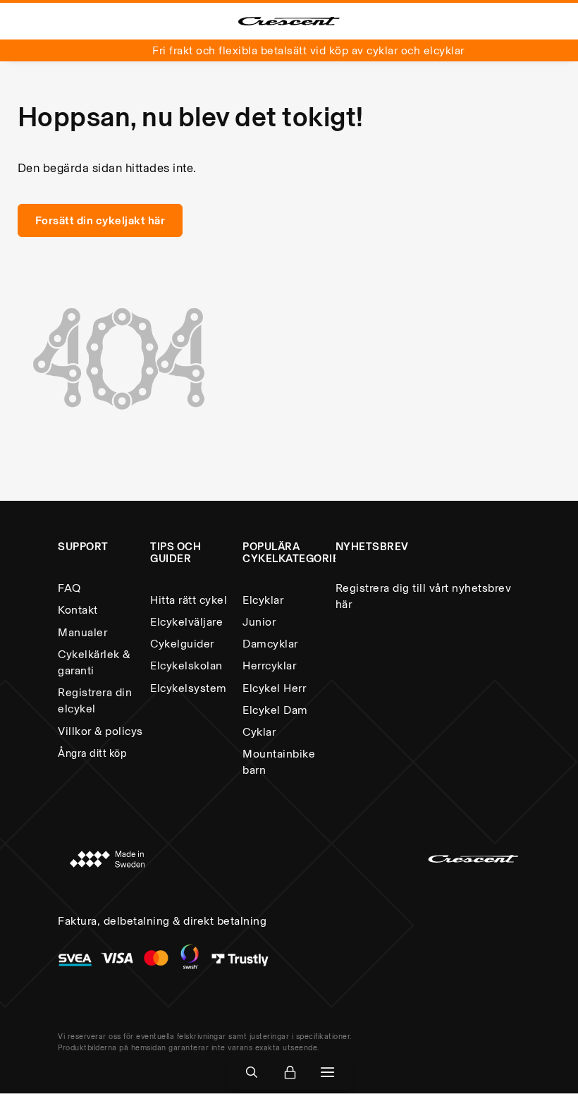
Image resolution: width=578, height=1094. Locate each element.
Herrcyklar (269, 665)
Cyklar (259, 732)
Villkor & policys (100, 731)
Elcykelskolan (186, 665)
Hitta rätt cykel (188, 600)
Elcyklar (262, 600)
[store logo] (289, 21)
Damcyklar (270, 643)
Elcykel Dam (275, 710)
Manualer (82, 632)
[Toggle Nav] (328, 1072)
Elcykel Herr (274, 688)
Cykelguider (182, 643)
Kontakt (78, 609)
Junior (259, 621)
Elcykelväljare (186, 621)
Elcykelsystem (188, 688)
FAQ (69, 588)
